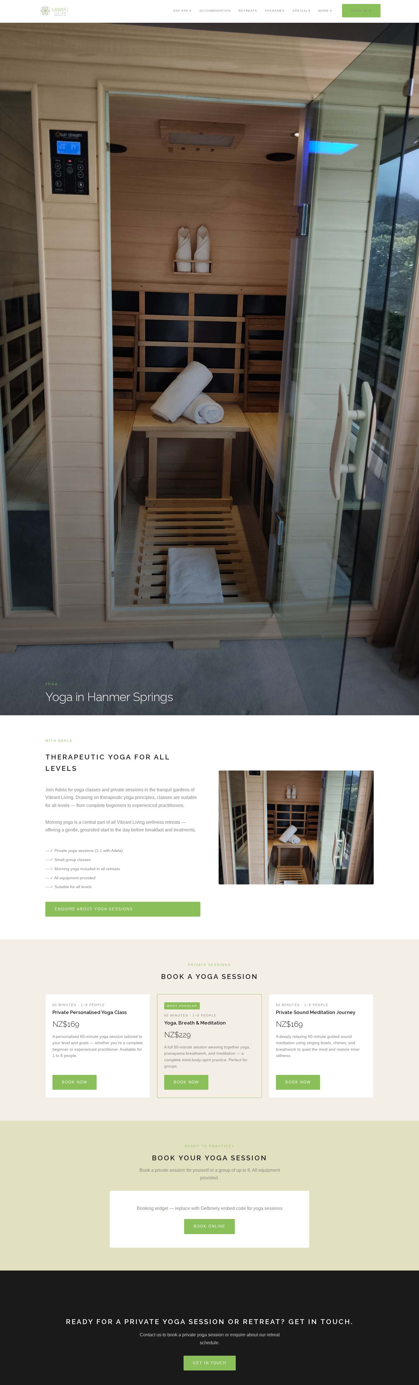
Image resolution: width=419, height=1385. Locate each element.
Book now (74, 1082)
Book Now (361, 10)
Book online (209, 1226)
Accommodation (215, 10)
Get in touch (209, 1363)
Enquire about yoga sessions (94, 909)
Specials (301, 10)
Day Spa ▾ (182, 10)
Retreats (248, 10)
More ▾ (325, 10)
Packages (274, 10)
